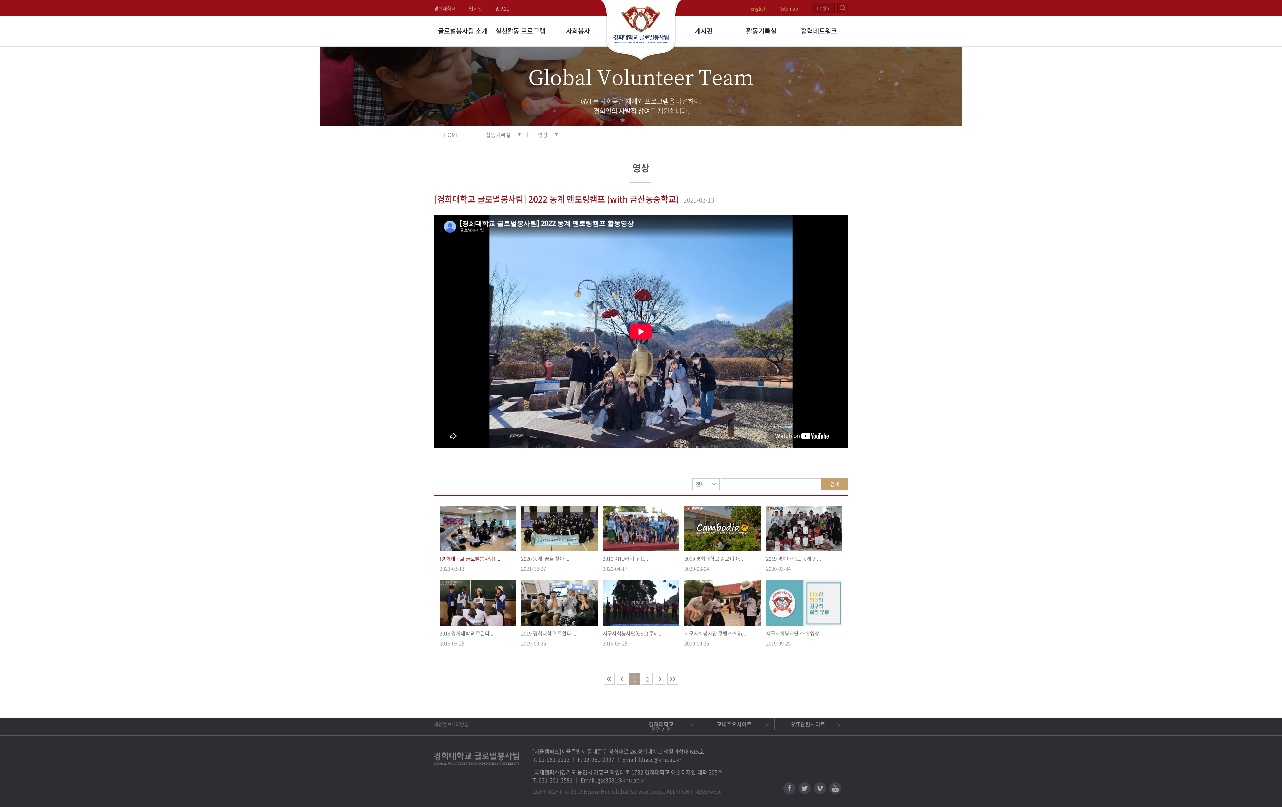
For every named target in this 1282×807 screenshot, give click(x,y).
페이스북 (789, 788)
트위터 (805, 788)
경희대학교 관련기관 (661, 726)
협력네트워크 (819, 31)
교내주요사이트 (734, 724)
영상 (543, 135)
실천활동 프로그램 (520, 31)
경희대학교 (445, 8)
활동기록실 (761, 31)
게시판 (704, 31)
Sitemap (789, 8)
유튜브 (835, 788)
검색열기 (842, 8)
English (758, 8)
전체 (700, 484)
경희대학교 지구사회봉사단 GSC (641, 30)
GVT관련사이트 (807, 724)
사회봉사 (578, 31)
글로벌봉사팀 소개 (463, 31)
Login (823, 8)
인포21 (502, 8)
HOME (451, 135)
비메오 (820, 788)
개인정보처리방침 (451, 724)
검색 (834, 484)
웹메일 (475, 8)
